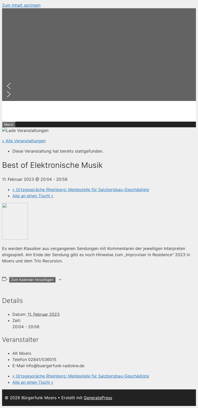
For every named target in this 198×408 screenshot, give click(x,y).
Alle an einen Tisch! (32, 195)
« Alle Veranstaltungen (24, 140)
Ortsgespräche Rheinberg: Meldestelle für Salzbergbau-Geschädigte (80, 189)
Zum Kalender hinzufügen (32, 280)
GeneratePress (98, 397)
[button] (99, 86)
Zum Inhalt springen (21, 5)
